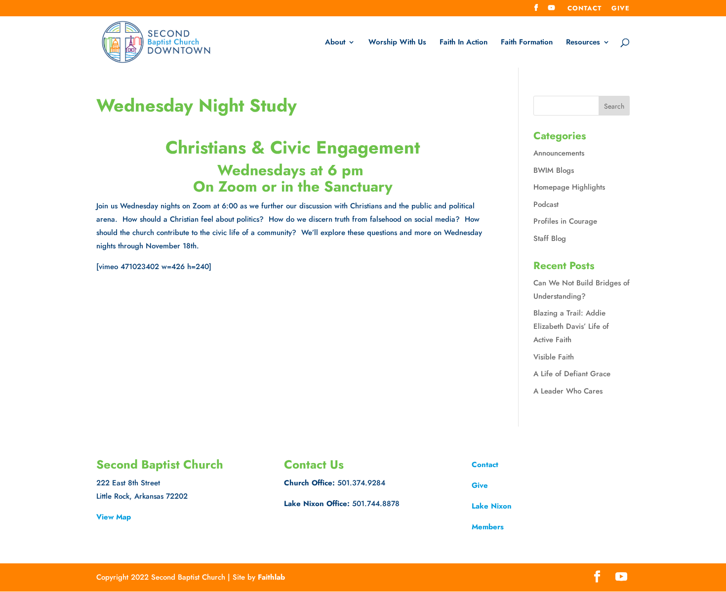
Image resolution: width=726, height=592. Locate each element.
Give (620, 9)
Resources (583, 43)
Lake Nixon (492, 506)
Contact (584, 9)
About (335, 43)
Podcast (546, 204)
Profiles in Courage (565, 221)
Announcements (558, 153)
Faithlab (271, 577)
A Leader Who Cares (568, 391)
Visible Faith (553, 357)
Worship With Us (397, 43)
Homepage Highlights (569, 187)
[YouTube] (551, 10)
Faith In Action (463, 43)
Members (488, 526)
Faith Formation (527, 43)
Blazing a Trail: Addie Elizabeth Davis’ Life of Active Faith (571, 326)
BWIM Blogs (553, 170)
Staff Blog (549, 238)
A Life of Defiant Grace (571, 373)
